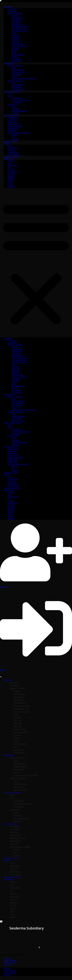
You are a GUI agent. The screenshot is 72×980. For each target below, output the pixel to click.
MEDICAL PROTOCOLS (16, 81)
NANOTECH (12, 122)
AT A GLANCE (16, 102)
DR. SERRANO (16, 59)
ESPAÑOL (11, 161)
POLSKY (10, 185)
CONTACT (7, 958)
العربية (10, 163)
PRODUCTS (12, 150)
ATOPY (13, 33)
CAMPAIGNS (12, 11)
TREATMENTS (16, 98)
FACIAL (13, 107)
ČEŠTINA (11, 181)
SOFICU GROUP (13, 124)
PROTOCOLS (12, 9)
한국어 (10, 183)
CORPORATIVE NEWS (15, 126)
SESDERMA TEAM (10, 141)
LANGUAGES (8, 159)
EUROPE (14, 139)
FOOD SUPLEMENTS (18, 46)
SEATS (10, 94)
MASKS (13, 52)
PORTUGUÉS (12, 172)
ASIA (13, 137)
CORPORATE (12, 120)
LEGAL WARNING (10, 960)
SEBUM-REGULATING (19, 26)
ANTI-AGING (16, 22)
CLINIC (10, 96)
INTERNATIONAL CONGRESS (18, 133)
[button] (36, 263)
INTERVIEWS (12, 131)
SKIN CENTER (12, 105)
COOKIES (7, 965)
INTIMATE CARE (17, 44)
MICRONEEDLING (17, 55)
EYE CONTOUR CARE (18, 29)
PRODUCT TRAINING (15, 13)
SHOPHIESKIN (16, 61)
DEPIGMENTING (17, 24)
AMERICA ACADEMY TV (12, 157)
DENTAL (14, 50)
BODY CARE (15, 37)
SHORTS (7, 144)
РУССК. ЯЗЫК (12, 165)
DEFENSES (15, 48)
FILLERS (14, 76)
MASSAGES (15, 113)
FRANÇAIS (11, 176)
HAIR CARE (15, 35)
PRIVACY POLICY (9, 963)
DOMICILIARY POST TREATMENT (23, 79)
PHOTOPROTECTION (19, 31)
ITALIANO (11, 170)
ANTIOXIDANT (16, 20)
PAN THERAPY (16, 74)
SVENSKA (11, 178)
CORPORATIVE (13, 152)
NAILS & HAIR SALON (19, 111)
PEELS (13, 68)
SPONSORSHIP (13, 128)
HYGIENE (14, 16)
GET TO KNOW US (10, 115)
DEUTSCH (11, 174)
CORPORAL (15, 109)
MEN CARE (15, 42)
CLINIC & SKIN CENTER (12, 92)
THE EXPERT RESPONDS (20, 100)
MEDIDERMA (8, 63)
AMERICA (14, 135)
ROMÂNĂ (11, 187)
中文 (9, 167)
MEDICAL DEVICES (18, 72)
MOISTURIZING (17, 18)
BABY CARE (15, 39)
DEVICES (14, 57)
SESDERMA (8, 7)
